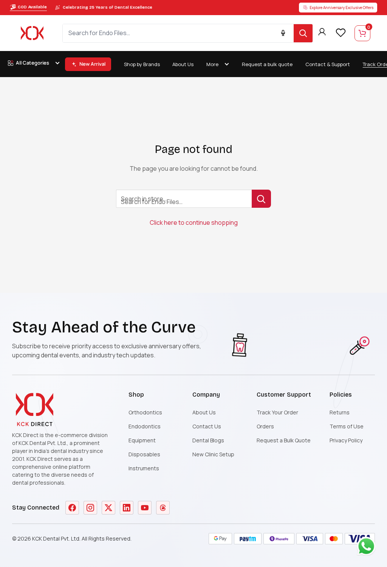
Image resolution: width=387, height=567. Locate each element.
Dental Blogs (208, 440)
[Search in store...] (261, 199)
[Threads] (163, 507)
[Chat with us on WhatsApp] (368, 548)
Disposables (144, 454)
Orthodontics (145, 412)
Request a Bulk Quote (284, 440)
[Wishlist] (340, 32)
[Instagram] (90, 507)
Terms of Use (347, 426)
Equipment (142, 440)
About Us (183, 64)
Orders (265, 426)
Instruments (143, 468)
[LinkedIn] (126, 507)
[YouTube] (145, 507)
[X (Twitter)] (108, 507)
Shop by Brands (142, 64)
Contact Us (206, 426)
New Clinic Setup (213, 454)
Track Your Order (277, 412)
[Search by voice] (283, 33)
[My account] (322, 33)
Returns (340, 412)
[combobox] (178, 33)
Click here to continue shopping (194, 222)
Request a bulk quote (267, 64)
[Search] (303, 33)
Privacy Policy (346, 440)
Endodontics (144, 426)
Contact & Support (327, 64)
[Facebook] (72, 507)
